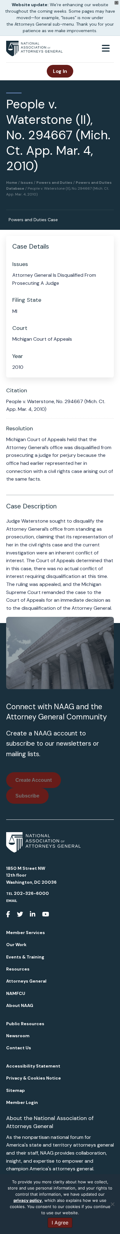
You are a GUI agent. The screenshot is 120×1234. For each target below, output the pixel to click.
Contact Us (18, 1048)
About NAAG (19, 1005)
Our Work (16, 944)
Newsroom (18, 1035)
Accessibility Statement (33, 1066)
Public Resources (25, 1023)
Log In (60, 71)
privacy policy (28, 1200)
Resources (18, 969)
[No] (112, 1204)
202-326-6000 (31, 893)
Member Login (22, 1102)
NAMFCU (15, 993)
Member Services (25, 932)
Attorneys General (26, 981)
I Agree (60, 1222)
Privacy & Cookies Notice (33, 1078)
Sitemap (15, 1090)
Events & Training (25, 957)
